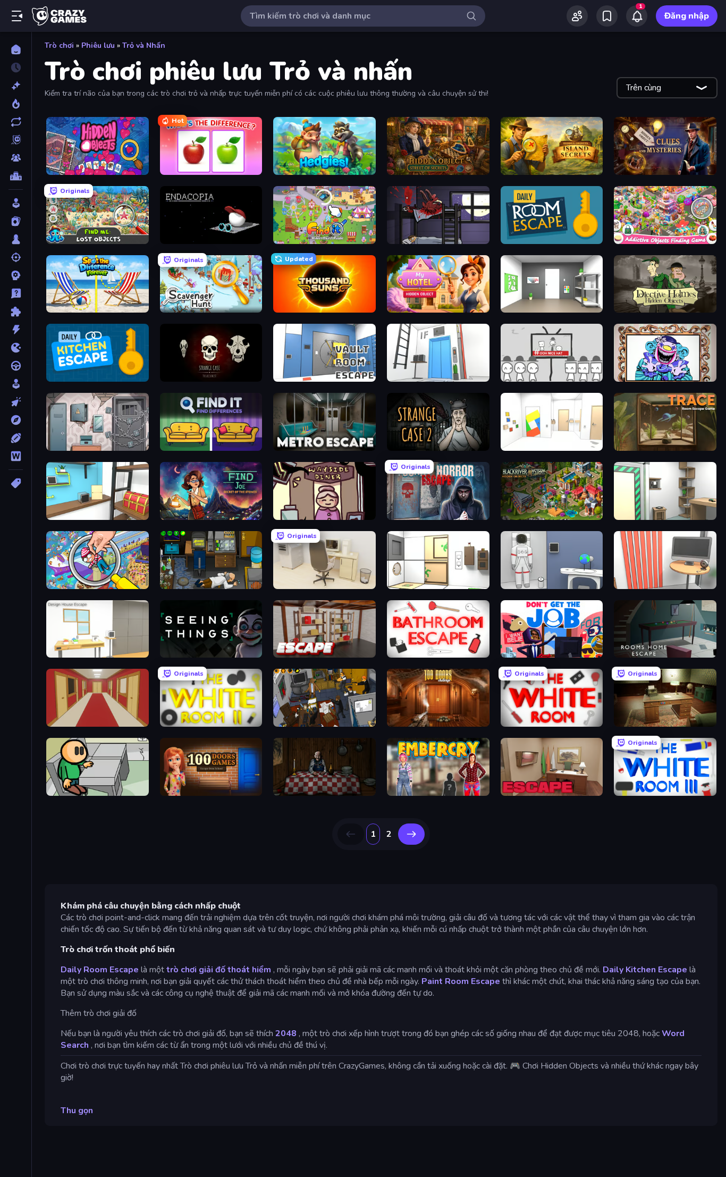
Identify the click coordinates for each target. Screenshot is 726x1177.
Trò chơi (59, 45)
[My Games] (607, 16)
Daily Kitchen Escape (645, 970)
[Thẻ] (15, 483)
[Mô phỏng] (15, 384)
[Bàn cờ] (15, 239)
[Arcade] (15, 203)
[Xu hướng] (15, 104)
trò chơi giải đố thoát (208, 970)
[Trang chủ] (15, 49)
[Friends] (577, 16)
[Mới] (15, 86)
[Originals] (15, 140)
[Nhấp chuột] (15, 402)
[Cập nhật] (15, 122)
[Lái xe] (15, 366)
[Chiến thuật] (15, 275)
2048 (286, 1033)
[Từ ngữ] (15, 456)
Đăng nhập (686, 16)
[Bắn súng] (15, 257)
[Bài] (15, 221)
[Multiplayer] (15, 158)
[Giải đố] (15, 311)
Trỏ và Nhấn (143, 45)
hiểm (261, 970)
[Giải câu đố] (15, 293)
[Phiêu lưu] (15, 420)
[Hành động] (15, 330)
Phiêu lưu (98, 45)
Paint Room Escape (460, 981)
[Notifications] (636, 16)
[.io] (15, 348)
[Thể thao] (15, 438)
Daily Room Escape (100, 970)
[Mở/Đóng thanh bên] (17, 16)
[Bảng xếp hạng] (15, 176)
